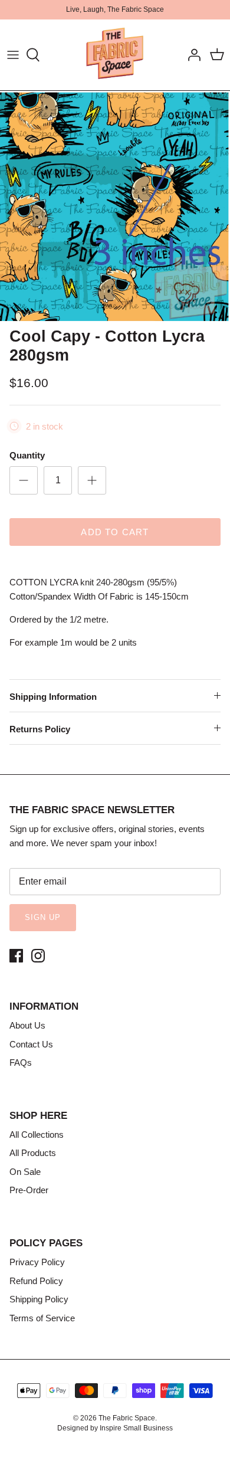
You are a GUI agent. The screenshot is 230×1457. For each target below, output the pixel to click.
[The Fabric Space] (115, 54)
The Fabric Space (126, 1418)
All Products (32, 1153)
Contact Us (31, 1044)
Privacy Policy (37, 1262)
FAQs (20, 1062)
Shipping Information (53, 697)
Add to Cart (115, 532)
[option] (115, 206)
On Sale (25, 1172)
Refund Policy (36, 1281)
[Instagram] (38, 955)
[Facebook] (16, 955)
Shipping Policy (38, 1299)
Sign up (43, 917)
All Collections (36, 1134)
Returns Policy (39, 729)
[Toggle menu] (13, 55)
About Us (27, 1025)
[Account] (191, 55)
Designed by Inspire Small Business (115, 1428)
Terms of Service (42, 1318)
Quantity (27, 455)
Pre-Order (28, 1190)
